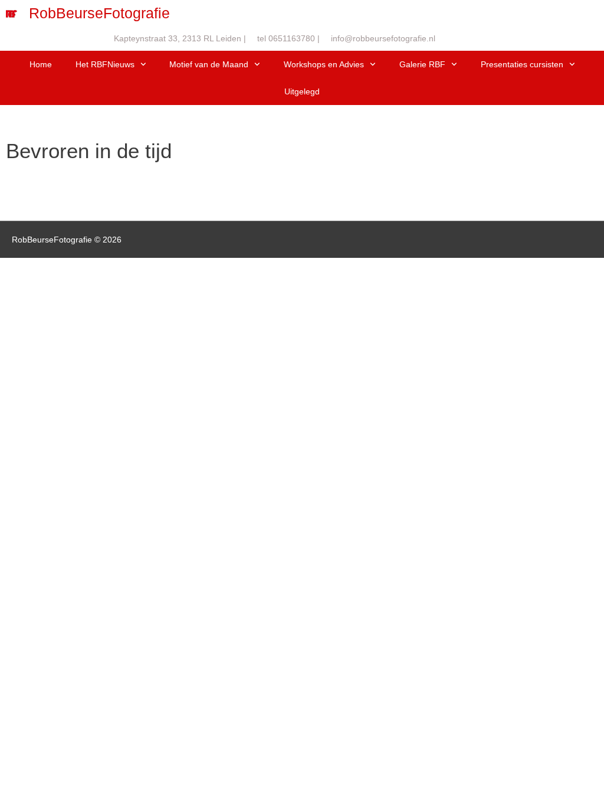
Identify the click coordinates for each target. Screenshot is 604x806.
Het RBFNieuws (105, 64)
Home (40, 64)
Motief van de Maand (208, 64)
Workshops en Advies (324, 64)
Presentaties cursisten (522, 64)
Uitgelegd (302, 91)
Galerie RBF (422, 64)
